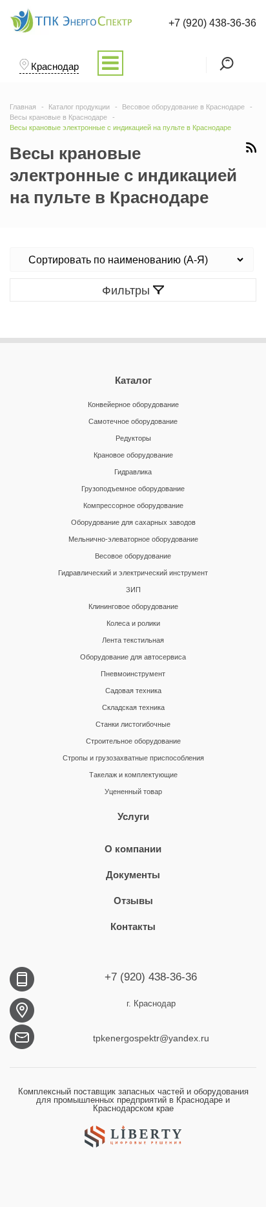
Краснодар (55, 66)
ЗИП (133, 589)
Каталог (133, 380)
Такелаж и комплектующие (133, 775)
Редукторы (133, 438)
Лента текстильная (133, 640)
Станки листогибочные (133, 724)
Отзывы (133, 900)
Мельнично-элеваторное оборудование (133, 539)
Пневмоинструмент (133, 674)
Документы (133, 874)
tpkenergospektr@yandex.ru (151, 1038)
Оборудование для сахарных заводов (133, 522)
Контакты (133, 926)
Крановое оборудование (133, 455)
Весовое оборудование (133, 556)
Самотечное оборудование (133, 421)
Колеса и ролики (133, 623)
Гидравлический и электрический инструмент (133, 573)
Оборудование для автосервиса (133, 657)
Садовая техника (133, 690)
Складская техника (133, 707)
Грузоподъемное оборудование (133, 489)
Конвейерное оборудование (133, 404)
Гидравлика (133, 472)
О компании (133, 848)
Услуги (133, 816)
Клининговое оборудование (133, 606)
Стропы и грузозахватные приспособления (133, 758)
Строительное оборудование (133, 741)
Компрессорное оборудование (133, 505)
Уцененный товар (133, 791)
